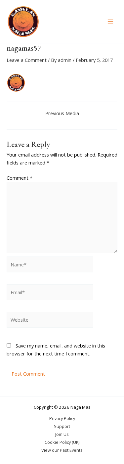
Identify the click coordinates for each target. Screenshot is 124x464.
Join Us (62, 434)
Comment (19, 177)
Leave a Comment (27, 60)
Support (62, 426)
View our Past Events (62, 450)
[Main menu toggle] (110, 21)
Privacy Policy (62, 418)
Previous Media (62, 113)
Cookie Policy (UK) (62, 442)
